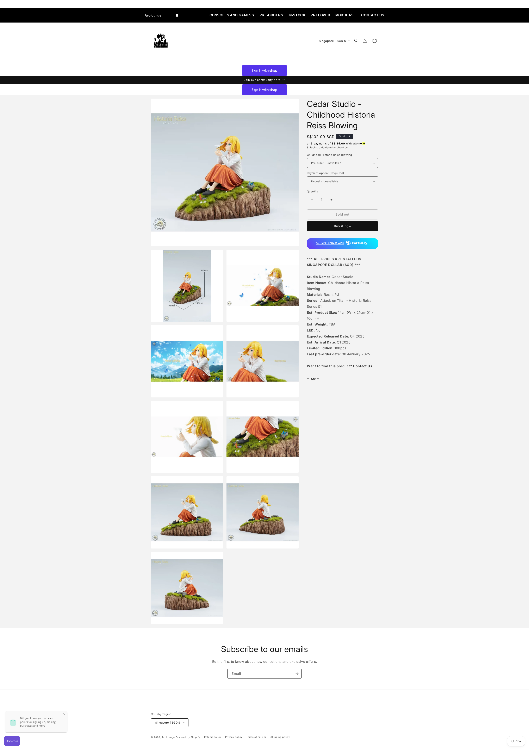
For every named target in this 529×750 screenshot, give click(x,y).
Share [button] (315, 378)
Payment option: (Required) (325, 173)
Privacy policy (233, 737)
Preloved (320, 15)
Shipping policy (280, 737)
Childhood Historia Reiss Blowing (329, 154)
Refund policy (212, 737)
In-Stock (297, 15)
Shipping (312, 147)
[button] (356, 40)
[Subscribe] (296, 673)
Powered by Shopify (188, 737)
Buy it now (342, 226)
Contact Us (372, 15)
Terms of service (256, 737)
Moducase (345, 15)
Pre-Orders (271, 15)
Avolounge (153, 15)
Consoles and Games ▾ (232, 15)
